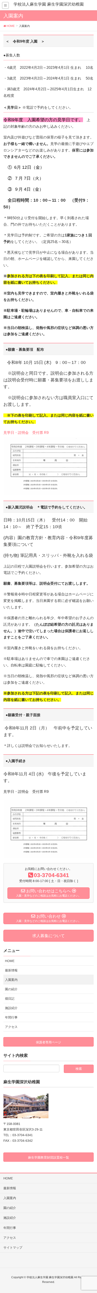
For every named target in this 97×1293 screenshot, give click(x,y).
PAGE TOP (89, 1250)
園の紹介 (11, 989)
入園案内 (11, 980)
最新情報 (11, 970)
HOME (9, 961)
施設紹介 (11, 1008)
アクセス (11, 1027)
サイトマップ (12, 1247)
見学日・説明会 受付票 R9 (26, 433)
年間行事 (11, 1017)
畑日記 (9, 998)
